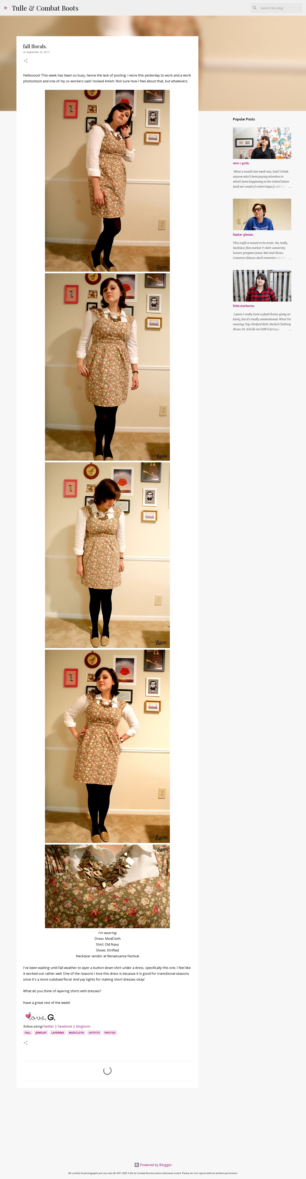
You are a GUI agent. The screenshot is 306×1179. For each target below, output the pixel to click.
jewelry (41, 1032)
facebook (65, 1026)
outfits (94, 1032)
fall (28, 1032)
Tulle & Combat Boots (45, 7)
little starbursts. (244, 306)
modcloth (76, 1032)
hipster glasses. (243, 234)
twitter (49, 1026)
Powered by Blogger (155, 1165)
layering (57, 1032)
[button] (25, 61)
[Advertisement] (107, 1123)
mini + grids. (241, 163)
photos (109, 1032)
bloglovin (83, 1026)
